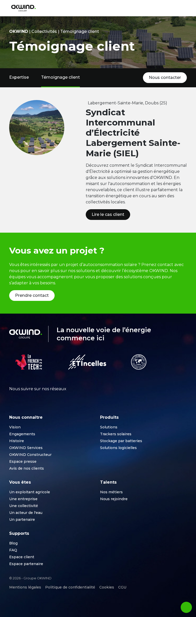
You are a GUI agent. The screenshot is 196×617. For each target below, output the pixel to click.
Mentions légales (25, 587)
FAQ (13, 550)
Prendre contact (32, 295)
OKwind (18, 31)
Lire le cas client (108, 214)
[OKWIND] (23, 8)
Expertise (19, 77)
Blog (13, 543)
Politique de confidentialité (70, 587)
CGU (122, 587)
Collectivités (44, 31)
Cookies (106, 587)
